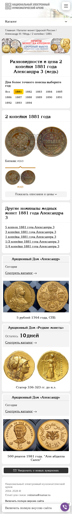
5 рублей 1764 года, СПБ (36, 317)
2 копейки (38, 33)
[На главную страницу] (27, 6)
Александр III (13, 33)
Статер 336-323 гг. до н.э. (36, 387)
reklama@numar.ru (38, 495)
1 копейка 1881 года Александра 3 (30, 237)
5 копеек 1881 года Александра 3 (29, 227)
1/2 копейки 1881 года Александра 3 (32, 241)
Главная (10, 30)
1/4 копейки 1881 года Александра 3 (32, 246)
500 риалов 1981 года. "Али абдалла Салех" (36, 458)
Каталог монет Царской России (36, 30)
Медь (26, 33)
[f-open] (64, 507)
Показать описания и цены (34, 194)
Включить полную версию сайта (24, 500)
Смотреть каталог (19, 273)
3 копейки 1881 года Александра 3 (30, 232)
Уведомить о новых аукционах (38, 470)
